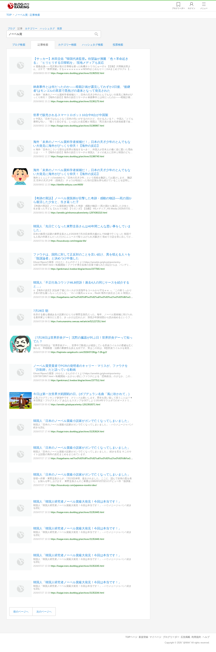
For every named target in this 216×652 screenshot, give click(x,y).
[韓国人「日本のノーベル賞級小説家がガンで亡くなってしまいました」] (20, 434)
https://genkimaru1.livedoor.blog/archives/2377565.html (78, 269)
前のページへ (21, 611)
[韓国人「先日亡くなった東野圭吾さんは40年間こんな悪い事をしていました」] (20, 240)
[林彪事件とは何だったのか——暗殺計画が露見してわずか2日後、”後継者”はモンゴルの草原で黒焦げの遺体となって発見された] (20, 100)
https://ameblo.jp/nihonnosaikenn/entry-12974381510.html (79, 212)
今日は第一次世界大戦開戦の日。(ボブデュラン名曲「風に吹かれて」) (81, 394)
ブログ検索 (18, 44)
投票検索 (118, 44)
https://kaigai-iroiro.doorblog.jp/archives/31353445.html (77, 512)
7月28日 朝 (40, 310)
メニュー (204, 8)
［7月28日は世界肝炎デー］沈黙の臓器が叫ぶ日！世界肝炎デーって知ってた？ (82, 339)
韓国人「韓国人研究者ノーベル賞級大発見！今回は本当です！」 (77, 501)
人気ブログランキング (18, 6)
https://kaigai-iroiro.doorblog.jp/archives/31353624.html (77, 431)
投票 (59, 28)
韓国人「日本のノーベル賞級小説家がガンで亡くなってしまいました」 (81, 421)
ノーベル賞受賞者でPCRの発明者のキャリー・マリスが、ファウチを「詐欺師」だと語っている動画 (80, 367)
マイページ (155, 637)
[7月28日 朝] (20, 324)
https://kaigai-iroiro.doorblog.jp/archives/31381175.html (77, 101)
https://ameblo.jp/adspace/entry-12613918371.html (75, 404)
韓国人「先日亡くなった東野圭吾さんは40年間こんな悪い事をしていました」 (82, 228)
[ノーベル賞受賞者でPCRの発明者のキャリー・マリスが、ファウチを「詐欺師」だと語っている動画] (20, 379)
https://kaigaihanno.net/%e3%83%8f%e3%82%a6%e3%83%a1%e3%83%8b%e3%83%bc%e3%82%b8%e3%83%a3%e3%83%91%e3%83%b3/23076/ (125, 297)
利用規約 (196, 637)
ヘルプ (206, 637)
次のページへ (44, 611)
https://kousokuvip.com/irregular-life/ (68, 241)
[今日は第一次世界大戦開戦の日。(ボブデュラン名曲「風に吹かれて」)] (20, 407)
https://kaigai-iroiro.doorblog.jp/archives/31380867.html (77, 125)
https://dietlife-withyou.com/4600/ (67, 184)
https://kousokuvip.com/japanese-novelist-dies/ (74, 485)
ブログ (11, 28)
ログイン (191, 8)
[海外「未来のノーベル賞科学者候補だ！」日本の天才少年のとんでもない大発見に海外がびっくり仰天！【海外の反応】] (20, 156)
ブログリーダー (171, 637)
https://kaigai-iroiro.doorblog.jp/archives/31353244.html (77, 593)
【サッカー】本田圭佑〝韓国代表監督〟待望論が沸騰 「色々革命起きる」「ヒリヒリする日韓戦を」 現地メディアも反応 (80, 60)
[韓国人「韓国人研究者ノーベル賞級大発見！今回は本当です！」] (20, 515)
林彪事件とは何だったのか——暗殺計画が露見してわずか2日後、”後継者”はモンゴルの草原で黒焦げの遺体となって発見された (81, 88)
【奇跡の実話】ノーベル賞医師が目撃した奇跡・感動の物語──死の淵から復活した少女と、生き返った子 (82, 200)
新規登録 (143, 637)
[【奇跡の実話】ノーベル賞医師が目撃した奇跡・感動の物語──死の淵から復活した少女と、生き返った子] (20, 212)
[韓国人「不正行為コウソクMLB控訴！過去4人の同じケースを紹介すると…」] (20, 296)
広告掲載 (185, 637)
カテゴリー (31, 28)
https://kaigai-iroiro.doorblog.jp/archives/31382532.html (77, 73)
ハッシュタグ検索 (92, 44)
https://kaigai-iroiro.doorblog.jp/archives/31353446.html (77, 539)
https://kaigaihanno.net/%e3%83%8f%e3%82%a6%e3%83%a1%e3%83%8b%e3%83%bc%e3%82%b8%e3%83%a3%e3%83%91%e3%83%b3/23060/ (125, 458)
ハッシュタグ (47, 28)
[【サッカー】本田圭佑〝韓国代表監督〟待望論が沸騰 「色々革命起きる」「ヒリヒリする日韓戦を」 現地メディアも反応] (20, 72)
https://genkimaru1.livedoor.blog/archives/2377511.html (77, 380)
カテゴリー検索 (67, 44)
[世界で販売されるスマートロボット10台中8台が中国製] (20, 128)
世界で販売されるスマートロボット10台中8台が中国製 (70, 115)
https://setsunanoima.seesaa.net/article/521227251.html (78, 321)
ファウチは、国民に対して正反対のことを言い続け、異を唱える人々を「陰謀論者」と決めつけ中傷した (81, 256)
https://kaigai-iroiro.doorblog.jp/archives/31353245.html (77, 566)
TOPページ (131, 637)
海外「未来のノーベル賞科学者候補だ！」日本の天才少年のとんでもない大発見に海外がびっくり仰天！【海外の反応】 (81, 143)
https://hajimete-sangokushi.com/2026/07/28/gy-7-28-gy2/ (79, 352)
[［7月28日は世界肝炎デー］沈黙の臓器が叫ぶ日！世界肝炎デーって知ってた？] (20, 351)
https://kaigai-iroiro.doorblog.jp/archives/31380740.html (77, 156)
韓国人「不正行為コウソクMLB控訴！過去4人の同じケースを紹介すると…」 (81, 284)
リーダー (178, 8)
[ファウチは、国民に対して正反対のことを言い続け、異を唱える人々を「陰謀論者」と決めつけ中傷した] (20, 268)
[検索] (96, 34)
